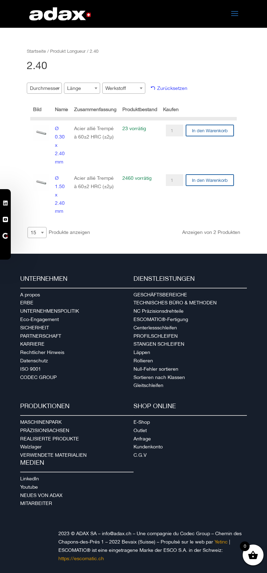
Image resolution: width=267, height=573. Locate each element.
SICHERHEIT (34, 327)
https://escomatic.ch (81, 558)
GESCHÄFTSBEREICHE (160, 294)
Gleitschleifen (148, 385)
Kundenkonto (148, 446)
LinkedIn (29, 478)
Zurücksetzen (172, 88)
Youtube (29, 487)
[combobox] (44, 88)
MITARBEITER (36, 503)
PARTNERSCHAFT (40, 336)
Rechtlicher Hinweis (42, 352)
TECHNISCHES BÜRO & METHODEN (175, 302)
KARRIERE (32, 344)
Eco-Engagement (39, 319)
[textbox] (47, 88)
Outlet (140, 430)
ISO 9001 (30, 369)
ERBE (26, 302)
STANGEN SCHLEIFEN (159, 344)
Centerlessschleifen (155, 327)
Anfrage (142, 438)
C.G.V (140, 455)
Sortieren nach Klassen (159, 377)
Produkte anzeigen (60, 232)
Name (61, 109)
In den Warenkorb (210, 130)
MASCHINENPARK (41, 422)
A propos (30, 294)
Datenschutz (34, 360)
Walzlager (31, 446)
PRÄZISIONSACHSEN (44, 430)
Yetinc (221, 542)
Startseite (36, 51)
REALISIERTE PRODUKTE (49, 438)
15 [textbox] (33, 232)
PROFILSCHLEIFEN (156, 336)
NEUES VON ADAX (41, 495)
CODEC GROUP (38, 377)
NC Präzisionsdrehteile (159, 311)
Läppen (142, 352)
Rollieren (143, 360)
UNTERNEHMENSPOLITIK (49, 311)
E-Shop (142, 422)
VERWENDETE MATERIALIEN (53, 455)
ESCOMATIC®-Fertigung (161, 319)
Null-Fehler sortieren (156, 369)
